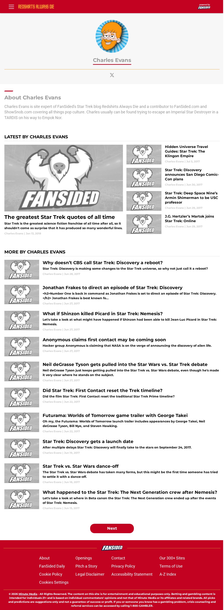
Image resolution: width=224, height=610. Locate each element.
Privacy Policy (123, 566)
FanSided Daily (52, 566)
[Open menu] (11, 6)
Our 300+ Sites (172, 558)
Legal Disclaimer (89, 574)
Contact (118, 558)
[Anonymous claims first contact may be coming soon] (112, 347)
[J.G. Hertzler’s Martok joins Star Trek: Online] (173, 224)
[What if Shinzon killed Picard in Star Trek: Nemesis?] (112, 321)
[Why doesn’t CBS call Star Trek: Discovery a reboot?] (112, 270)
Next (112, 528)
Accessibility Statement (131, 574)
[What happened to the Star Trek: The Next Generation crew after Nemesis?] (112, 499)
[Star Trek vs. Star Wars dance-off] (112, 473)
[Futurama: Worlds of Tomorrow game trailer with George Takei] (112, 423)
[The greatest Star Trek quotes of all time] (63, 190)
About (44, 558)
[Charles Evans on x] (112, 75)
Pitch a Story (86, 566)
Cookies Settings (53, 582)
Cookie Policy (50, 574)
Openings (83, 558)
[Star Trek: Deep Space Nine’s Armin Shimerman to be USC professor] (173, 201)
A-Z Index (167, 574)
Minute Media (28, 594)
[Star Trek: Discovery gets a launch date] (112, 448)
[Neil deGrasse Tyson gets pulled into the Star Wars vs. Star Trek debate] (112, 372)
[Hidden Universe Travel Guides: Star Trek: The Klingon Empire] (173, 154)
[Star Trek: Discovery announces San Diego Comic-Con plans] (173, 178)
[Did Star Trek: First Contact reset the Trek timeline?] (112, 397)
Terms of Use (171, 566)
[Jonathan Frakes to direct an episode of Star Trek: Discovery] (112, 295)
